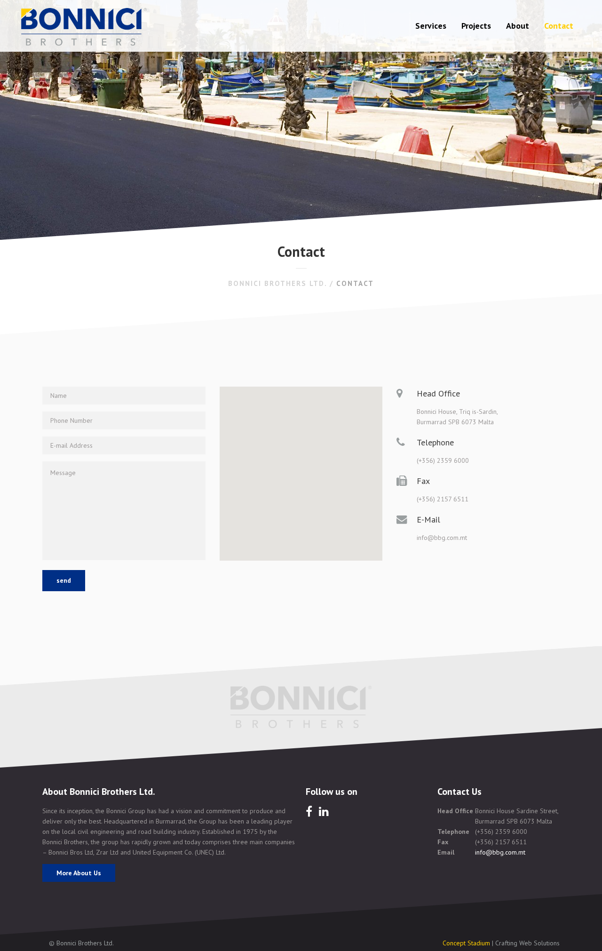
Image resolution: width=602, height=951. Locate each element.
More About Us (78, 873)
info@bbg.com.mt (500, 852)
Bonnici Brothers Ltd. (277, 283)
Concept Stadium (466, 943)
